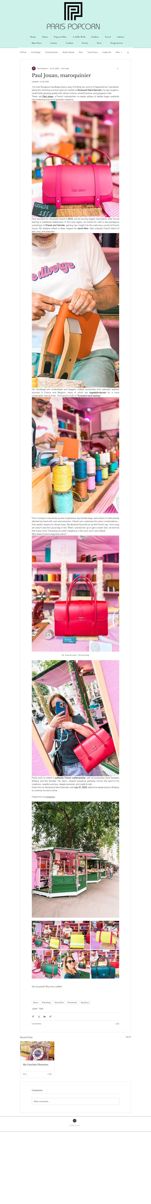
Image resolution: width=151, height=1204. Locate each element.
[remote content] (75, 991)
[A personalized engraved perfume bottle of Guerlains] (37, 1050)
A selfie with (106, 52)
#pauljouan (85, 1002)
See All (128, 1037)
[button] (128, 52)
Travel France (92, 52)
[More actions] (117, 68)
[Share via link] (50, 1016)
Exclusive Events (51, 52)
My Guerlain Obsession (35, 1064)
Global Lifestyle (68, 52)
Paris (81, 52)
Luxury (34, 1008)
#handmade (72, 1002)
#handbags (46, 1002)
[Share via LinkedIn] (44, 1016)
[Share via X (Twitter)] (39, 1016)
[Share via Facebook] (33, 1016)
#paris (35, 1002)
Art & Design (36, 52)
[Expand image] (46, 935)
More (118, 52)
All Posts (23, 52)
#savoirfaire (59, 1002)
